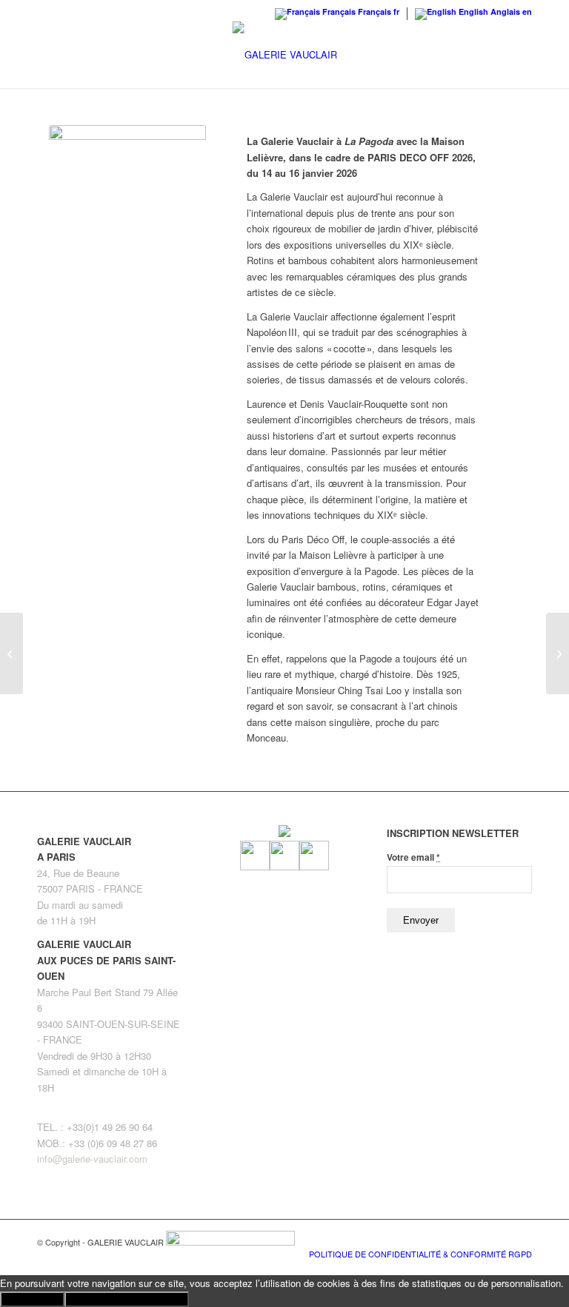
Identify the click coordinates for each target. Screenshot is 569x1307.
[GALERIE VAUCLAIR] (285, 54)
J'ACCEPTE (32, 1299)
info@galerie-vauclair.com (92, 1159)
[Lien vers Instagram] (499, 1238)
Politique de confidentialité (126, 1299)
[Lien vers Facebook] (476, 1238)
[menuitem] (417, 1253)
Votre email (413, 857)
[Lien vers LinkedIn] (521, 1238)
